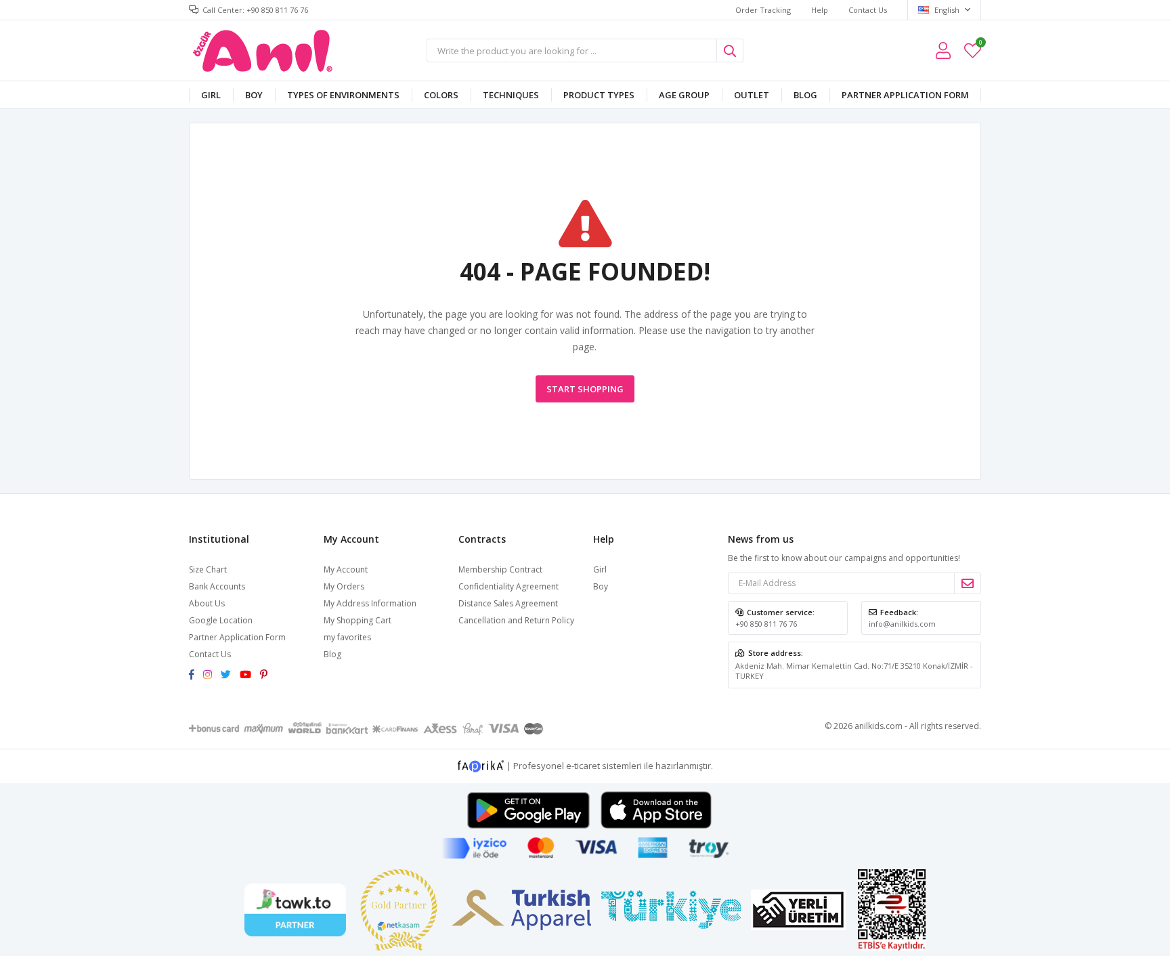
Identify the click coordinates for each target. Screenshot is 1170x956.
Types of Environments (343, 95)
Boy (254, 95)
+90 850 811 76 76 (766, 624)
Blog (805, 95)
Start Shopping (585, 389)
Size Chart (208, 569)
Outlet (751, 95)
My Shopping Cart (357, 620)
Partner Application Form (905, 95)
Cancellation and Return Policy (516, 620)
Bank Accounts (217, 586)
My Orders (344, 586)
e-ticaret (583, 765)
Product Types (598, 95)
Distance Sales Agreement (508, 603)
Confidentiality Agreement (508, 586)
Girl (211, 95)
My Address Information (370, 603)
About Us (207, 603)
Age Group (684, 95)
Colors (441, 95)
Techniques (511, 95)
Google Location (221, 620)
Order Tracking (763, 10)
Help (819, 10)
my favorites (980, 44)
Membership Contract (500, 569)
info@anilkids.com (902, 624)
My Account (346, 569)
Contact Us (867, 10)
